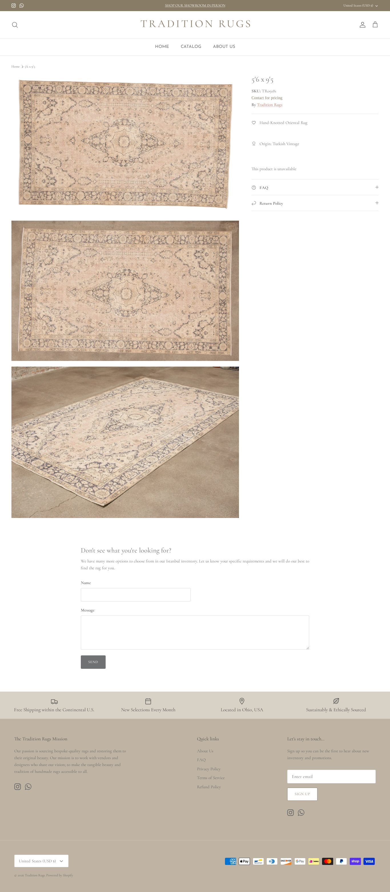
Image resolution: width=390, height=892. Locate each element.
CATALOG (191, 47)
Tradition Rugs (269, 104)
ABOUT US (224, 47)
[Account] (361, 24)
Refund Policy (209, 786)
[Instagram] (13, 5)
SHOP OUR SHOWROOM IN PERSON (195, 5)
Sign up (302, 794)
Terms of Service (211, 777)
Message (88, 610)
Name (86, 582)
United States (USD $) (358, 5)
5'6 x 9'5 (30, 67)
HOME (162, 47)
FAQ (201, 759)
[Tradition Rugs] (195, 25)
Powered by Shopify (59, 875)
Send (93, 662)
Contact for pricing (267, 98)
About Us (205, 750)
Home (15, 67)
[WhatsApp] (21, 5)
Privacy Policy (209, 768)
